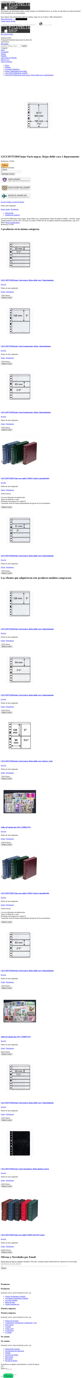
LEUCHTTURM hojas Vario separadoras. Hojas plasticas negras (25, 1169)
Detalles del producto (12, 215)
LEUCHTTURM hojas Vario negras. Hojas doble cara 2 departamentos (27, 629)
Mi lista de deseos (11, 1361)
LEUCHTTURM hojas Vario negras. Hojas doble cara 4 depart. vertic (27, 761)
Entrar (3, 292)
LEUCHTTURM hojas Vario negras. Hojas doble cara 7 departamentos (27, 280)
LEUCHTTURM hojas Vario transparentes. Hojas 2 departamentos (26, 346)
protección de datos (30, 1280)
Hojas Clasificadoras (13, 222)
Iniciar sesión (5, 209)
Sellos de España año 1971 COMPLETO (16, 1037)
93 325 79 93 (47, 25)
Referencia (5, 224)
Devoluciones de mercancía (14, 1351)
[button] (41, 34)
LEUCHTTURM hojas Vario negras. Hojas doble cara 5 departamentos (27, 556)
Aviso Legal (9, 1329)
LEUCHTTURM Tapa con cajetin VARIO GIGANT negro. (23, 1235)
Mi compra (4, 44)
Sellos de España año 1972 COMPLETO (16, 827)
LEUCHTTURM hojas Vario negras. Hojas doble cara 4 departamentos (27, 971)
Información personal (12, 1349)
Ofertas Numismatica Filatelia (15, 1296)
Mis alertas (9, 1359)
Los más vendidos (11, 1300)
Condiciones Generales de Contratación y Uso (21, 1323)
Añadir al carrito (8, 174)
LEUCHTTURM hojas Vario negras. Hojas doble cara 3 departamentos (27, 695)
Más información (8, 19)
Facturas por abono (11, 1355)
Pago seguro (9, 1325)
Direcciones (9, 1357)
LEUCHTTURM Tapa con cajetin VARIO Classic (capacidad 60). (25, 478)
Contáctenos (9, 1330)
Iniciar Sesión (10, 21)
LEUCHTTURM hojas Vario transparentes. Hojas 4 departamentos (26, 412)
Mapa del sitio (10, 1302)
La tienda (8, 1332)
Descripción (9, 213)
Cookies (8, 1327)
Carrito (3, 21)
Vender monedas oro (12, 1304)
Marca (3, 222)
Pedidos (8, 1353)
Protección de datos (11, 1321)
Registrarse (15, 209)
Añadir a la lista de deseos (12, 202)
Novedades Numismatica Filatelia (16, 1298)
